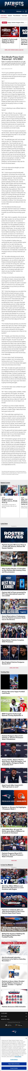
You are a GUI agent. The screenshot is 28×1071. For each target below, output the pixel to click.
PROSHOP (18, 11)
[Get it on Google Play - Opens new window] (18, 1026)
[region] (14, 1053)
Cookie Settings (14, 1059)
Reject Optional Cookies (14, 1063)
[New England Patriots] (14, 1032)
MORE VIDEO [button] (14, 860)
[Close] (26, 1038)
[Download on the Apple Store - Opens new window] (8, 1025)
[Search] (23, 11)
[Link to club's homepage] (3, 11)
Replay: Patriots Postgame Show (16, 22)
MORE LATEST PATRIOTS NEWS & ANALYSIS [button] (14, 49)
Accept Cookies (14, 1068)
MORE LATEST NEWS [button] (14, 667)
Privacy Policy (18, 1056)
